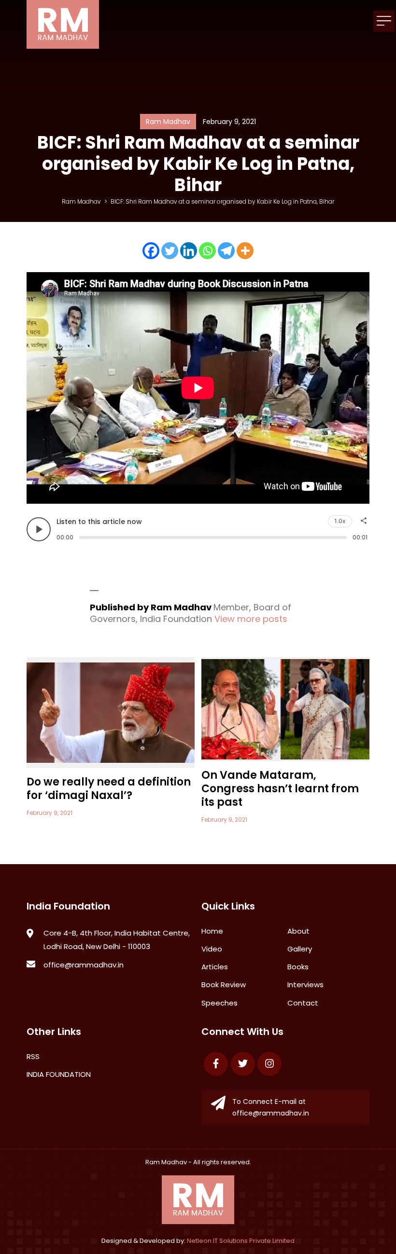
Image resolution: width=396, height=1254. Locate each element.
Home (212, 931)
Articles (214, 967)
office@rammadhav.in (83, 965)
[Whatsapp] (207, 250)
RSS (33, 1056)
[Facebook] (150, 250)
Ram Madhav (166, 1162)
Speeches (219, 1003)
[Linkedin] (188, 250)
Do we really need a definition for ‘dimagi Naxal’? (109, 788)
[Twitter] (169, 250)
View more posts (250, 619)
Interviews (305, 984)
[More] (245, 250)
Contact (302, 1003)
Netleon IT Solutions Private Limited (241, 1240)
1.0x (340, 520)
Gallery (299, 949)
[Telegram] (226, 250)
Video (211, 949)
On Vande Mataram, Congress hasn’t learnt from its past (280, 789)
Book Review (223, 984)
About (298, 931)
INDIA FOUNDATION (59, 1074)
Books (298, 967)
